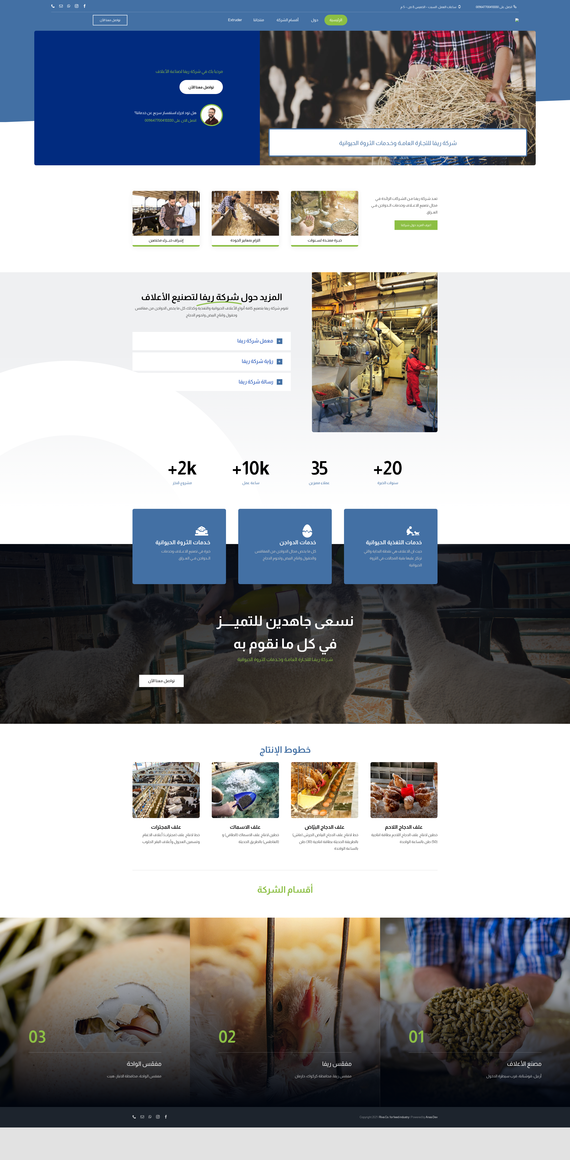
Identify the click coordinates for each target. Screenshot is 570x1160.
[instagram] (76, 6)
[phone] (53, 6)
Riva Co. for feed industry (394, 1117)
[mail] (61, 6)
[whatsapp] (68, 6)
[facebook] (84, 6)
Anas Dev (432, 1117)
